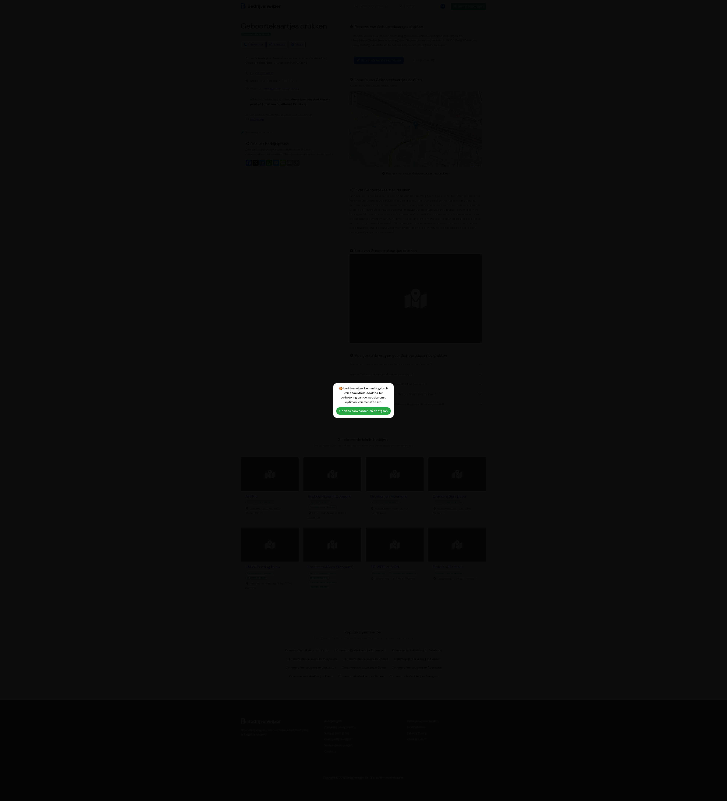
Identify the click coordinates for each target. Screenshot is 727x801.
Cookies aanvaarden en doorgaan (363, 411)
